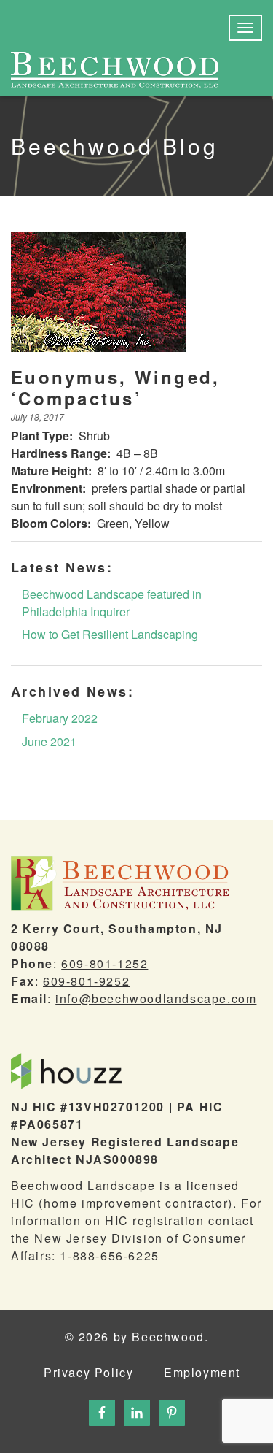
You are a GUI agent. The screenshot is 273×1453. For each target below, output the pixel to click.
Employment (202, 1373)
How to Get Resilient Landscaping (110, 634)
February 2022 (60, 718)
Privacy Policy (88, 1373)
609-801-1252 (104, 963)
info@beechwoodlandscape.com (155, 998)
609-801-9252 (86, 981)
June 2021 (49, 741)
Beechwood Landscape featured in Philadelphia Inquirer (112, 603)
